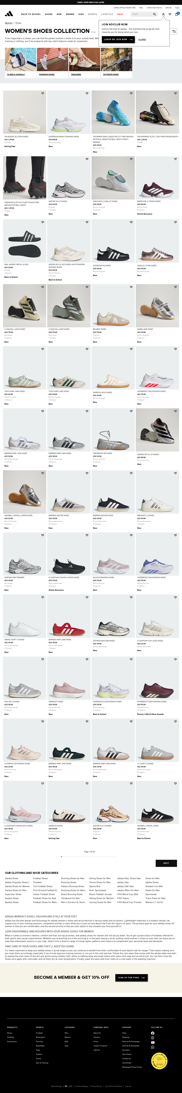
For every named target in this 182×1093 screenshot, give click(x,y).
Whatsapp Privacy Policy (132, 1067)
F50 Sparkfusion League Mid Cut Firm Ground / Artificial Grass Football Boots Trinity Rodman (113, 139)
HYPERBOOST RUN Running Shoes (151, 391)
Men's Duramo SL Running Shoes (74, 902)
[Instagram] (152, 1038)
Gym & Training (42, 1063)
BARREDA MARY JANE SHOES (15, 453)
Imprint (128, 1086)
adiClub (97, 1050)
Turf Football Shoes (42, 886)
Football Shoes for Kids (44, 898)
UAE (70, 1086)
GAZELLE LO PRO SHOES (146, 266)
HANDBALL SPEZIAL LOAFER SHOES (18, 515)
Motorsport (40, 1037)
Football (39, 1033)
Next (166, 863)
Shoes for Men (152, 878)
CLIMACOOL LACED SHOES (14, 329)
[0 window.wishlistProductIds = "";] (170, 14)
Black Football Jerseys (100, 894)
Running (39, 1042)
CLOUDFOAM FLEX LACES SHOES (150, 641)
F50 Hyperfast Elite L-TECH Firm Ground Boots (157, 137)
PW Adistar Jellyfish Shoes (16, 137)
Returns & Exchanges (131, 1042)
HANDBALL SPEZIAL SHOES (148, 826)
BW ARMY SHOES (99, 329)
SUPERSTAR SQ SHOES (102, 266)
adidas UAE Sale (125, 886)
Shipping (125, 1037)
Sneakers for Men (154, 886)
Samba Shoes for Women (17, 886)
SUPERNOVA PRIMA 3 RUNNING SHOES (64, 137)
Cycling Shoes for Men (100, 902)
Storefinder (126, 1063)
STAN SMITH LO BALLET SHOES (105, 201)
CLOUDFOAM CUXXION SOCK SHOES (18, 826)
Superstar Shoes (13, 894)
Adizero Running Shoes (72, 886)
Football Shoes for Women (46, 902)
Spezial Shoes (12, 902)
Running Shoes (68, 882)
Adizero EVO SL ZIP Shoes (148, 454)
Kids (66, 1042)
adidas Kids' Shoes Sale (129, 878)
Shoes (18, 23)
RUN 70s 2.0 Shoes (11, 702)
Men (66, 1033)
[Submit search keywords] (155, 14)
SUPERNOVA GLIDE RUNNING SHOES (107, 702)
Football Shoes (40, 878)
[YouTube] (153, 1042)
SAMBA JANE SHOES (145, 329)
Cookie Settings (81, 1086)
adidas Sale (123, 882)
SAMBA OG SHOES (56, 826)
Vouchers (126, 1050)
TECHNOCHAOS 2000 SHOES (104, 641)
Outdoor (39, 1054)
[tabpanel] (91, 481)
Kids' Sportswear (97, 890)
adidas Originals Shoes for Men (18, 882)
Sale (66, 1046)
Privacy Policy (96, 1086)
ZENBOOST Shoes (56, 702)
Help (124, 1033)
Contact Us (126, 1059)
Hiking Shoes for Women (101, 898)
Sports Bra (94, 886)
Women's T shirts (154, 902)
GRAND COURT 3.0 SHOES (14, 640)
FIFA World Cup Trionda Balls (130, 902)
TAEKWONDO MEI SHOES (102, 453)
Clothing (10, 1037)
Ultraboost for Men (70, 898)
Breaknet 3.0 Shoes (145, 515)
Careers (97, 1037)
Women (8, 23)
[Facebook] (152, 1033)
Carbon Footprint (100, 1046)
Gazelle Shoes (12, 898)
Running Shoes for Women (74, 890)
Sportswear (151, 894)
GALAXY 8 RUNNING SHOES (103, 577)
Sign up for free (128, 978)
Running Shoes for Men (72, 878)
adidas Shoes (152, 882)
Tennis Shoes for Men (100, 882)
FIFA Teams (123, 898)
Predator (37, 882)
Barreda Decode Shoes (59, 515)
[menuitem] (31, 14)
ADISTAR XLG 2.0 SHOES (58, 201)
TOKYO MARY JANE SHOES (14, 391)
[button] (31, 14)
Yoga (38, 1050)
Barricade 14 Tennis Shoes (149, 201)
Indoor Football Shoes (44, 894)
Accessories (12, 1042)
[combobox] (144, 14)
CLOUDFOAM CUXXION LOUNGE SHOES (64, 577)
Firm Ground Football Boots (46, 890)
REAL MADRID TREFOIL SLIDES (16, 264)
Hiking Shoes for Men (100, 878)
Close (142, 40)
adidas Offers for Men (128, 890)
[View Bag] (176, 14)
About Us (97, 1033)
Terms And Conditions (113, 1086)
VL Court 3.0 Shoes (145, 764)
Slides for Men (152, 890)
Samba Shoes (11, 878)
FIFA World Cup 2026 (127, 894)
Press (96, 1042)
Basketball (40, 1046)
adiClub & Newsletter (131, 1046)
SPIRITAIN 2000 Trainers (14, 577)
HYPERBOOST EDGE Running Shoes (151, 702)
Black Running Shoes (72, 894)
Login (177, 8)
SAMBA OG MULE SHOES (102, 392)
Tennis (38, 1059)
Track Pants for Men (155, 898)
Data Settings (56, 1086)
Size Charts (126, 1054)
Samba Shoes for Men (16, 890)
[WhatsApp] (152, 1047)
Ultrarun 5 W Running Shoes (17, 764)
